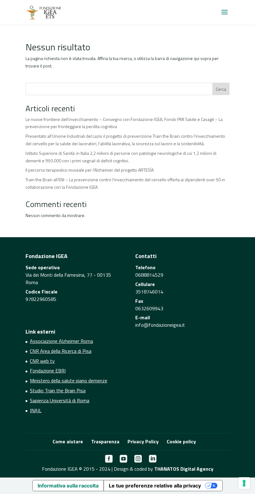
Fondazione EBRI (48, 370)
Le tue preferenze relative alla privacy (155, 485)
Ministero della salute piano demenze (68, 380)
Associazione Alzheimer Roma (61, 341)
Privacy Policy (143, 441)
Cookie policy (181, 441)
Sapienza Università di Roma (59, 400)
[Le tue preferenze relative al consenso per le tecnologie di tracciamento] (244, 483)
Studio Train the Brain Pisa (58, 390)
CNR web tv (42, 361)
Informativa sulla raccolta (68, 485)
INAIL (35, 410)
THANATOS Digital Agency (183, 469)
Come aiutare (68, 441)
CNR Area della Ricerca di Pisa (60, 351)
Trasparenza (105, 441)
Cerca (221, 89)
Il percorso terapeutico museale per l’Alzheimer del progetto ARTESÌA (90, 170)
